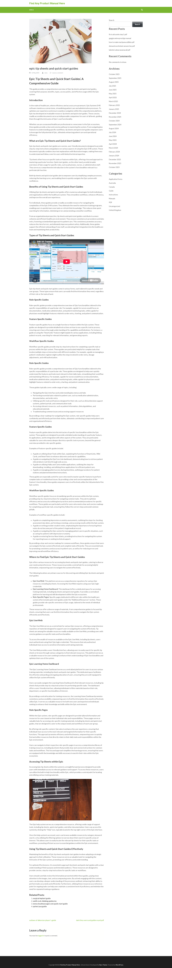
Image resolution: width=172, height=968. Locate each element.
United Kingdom (115, 210)
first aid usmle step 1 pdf (118, 34)
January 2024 (114, 156)
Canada (112, 187)
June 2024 (113, 136)
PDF (110, 202)
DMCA (31, 10)
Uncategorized (114, 206)
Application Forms (115, 179)
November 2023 (115, 163)
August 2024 (114, 128)
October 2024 (114, 121)
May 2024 (112, 140)
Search (111, 20)
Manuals (112, 198)
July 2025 (112, 86)
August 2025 (114, 82)
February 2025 (114, 105)
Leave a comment (57, 73)
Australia (112, 183)
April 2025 (113, 97)
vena (45, 73)
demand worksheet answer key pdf (122, 46)
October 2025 (114, 74)
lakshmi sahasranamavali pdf (119, 50)
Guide (111, 191)
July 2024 (112, 132)
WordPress (119, 965)
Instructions (113, 195)
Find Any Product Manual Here (47, 3)
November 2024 (115, 117)
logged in (41, 936)
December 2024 (115, 113)
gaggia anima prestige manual (120, 38)
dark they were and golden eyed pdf (90, 920)
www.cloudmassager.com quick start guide (50, 904)
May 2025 (112, 94)
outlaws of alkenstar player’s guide (42, 920)
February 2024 (114, 152)
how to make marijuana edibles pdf (121, 42)
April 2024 (113, 144)
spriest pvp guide (40, 906)
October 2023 (114, 167)
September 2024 (115, 125)
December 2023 (115, 159)
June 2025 (113, 90)
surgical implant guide (42, 898)
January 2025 (114, 109)
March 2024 (113, 148)
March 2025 (113, 101)
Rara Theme (103, 965)
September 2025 (115, 78)
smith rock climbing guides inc (45, 901)
